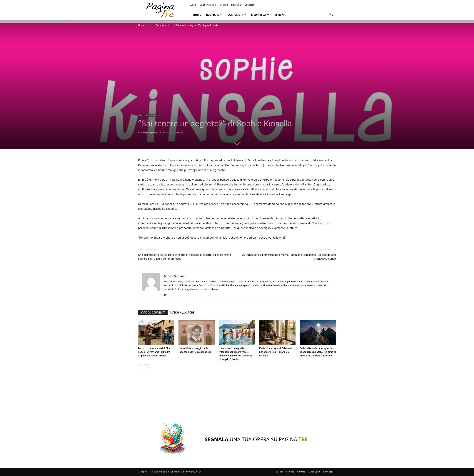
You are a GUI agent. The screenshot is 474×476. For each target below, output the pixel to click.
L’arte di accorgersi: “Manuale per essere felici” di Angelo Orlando (275, 352)
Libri (150, 25)
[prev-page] (140, 366)
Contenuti (235, 14)
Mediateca (258, 14)
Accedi (193, 4)
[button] (331, 15)
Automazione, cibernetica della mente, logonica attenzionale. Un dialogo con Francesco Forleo (289, 256)
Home (197, 14)
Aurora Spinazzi (149, 132)
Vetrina (280, 14)
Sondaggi (249, 4)
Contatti (224, 4)
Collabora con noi (207, 4)
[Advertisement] (237, 394)
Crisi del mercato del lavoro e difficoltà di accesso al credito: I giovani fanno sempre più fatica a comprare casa (184, 256)
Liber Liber (236, 4)
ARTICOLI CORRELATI (152, 312)
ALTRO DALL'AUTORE (182, 312)
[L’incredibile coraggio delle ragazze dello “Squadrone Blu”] (196, 332)
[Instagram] (167, 295)
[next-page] (146, 366)
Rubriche (212, 14)
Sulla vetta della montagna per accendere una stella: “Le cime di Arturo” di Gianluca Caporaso (318, 352)
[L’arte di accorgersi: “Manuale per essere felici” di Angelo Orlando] (277, 332)
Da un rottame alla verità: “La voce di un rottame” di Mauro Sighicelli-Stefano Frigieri (154, 352)
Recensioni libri (163, 25)
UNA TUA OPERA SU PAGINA (256, 439)
